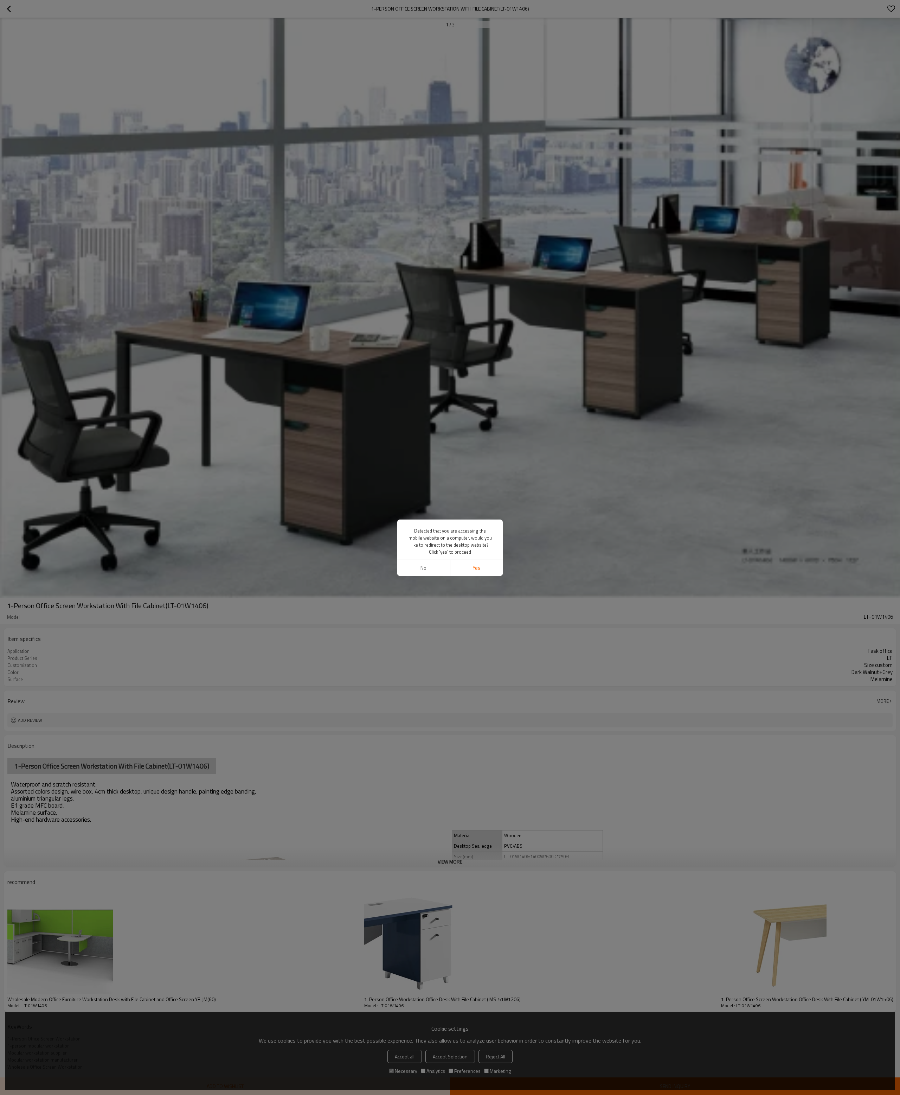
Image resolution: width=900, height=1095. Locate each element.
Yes (476, 568)
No (423, 568)
